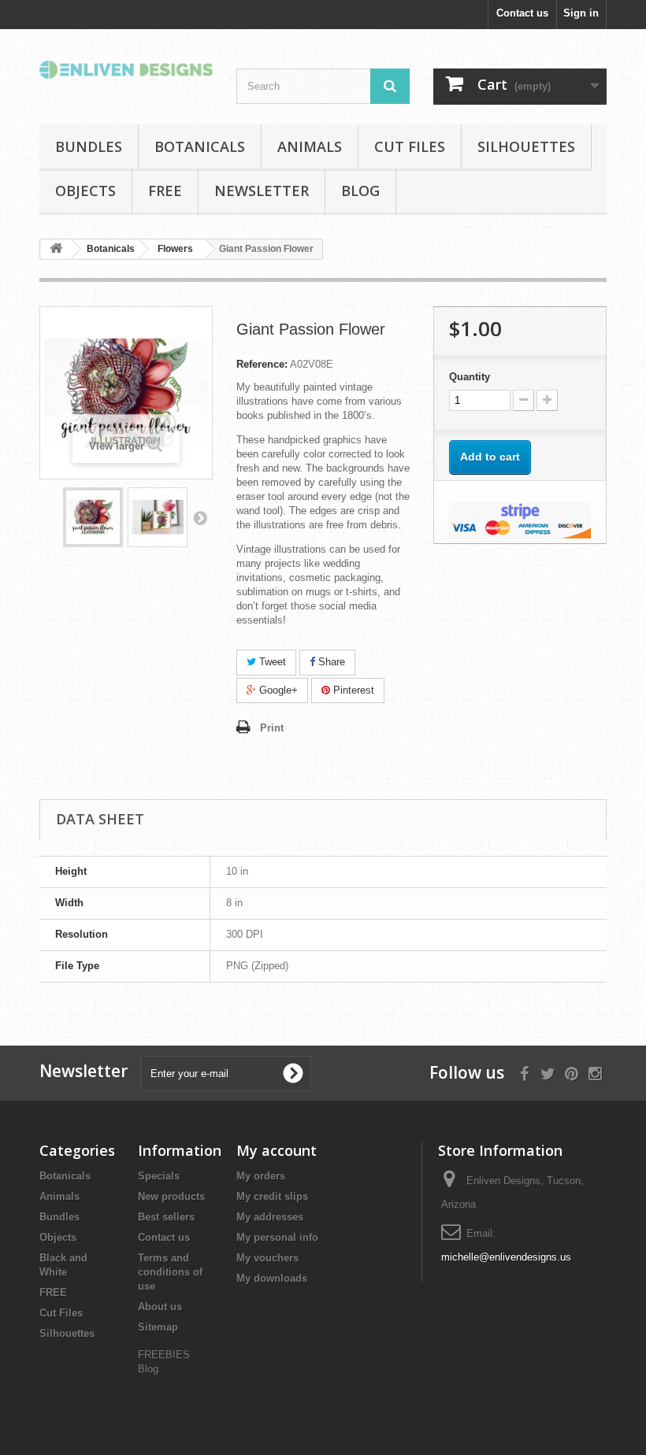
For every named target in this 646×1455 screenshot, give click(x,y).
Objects (85, 190)
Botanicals (199, 146)
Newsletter (261, 190)
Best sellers (166, 1217)
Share (330, 662)
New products (171, 1196)
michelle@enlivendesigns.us (506, 1257)
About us (160, 1306)
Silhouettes (526, 146)
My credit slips (272, 1196)
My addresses (269, 1217)
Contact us (522, 13)
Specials (159, 1176)
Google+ (277, 690)
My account (276, 1150)
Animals (309, 146)
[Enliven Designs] (126, 70)
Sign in (581, 13)
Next (200, 517)
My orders (260, 1176)
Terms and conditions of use (170, 1272)
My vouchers (267, 1258)
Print (272, 728)
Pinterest (352, 690)
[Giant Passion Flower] (93, 517)
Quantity (469, 377)
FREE (165, 190)
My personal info (277, 1237)
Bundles (88, 146)
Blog (360, 190)
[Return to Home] (56, 249)
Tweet (271, 662)
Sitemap (158, 1327)
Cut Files (409, 146)
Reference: (262, 364)
